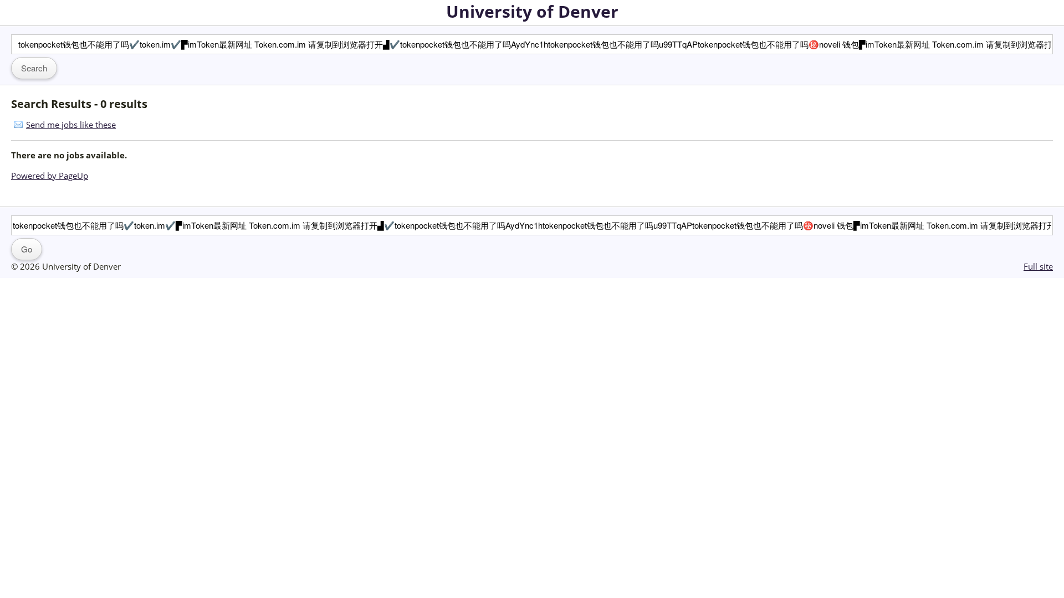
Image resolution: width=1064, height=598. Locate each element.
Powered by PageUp (49, 175)
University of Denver (532, 11)
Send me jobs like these (71, 124)
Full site (1038, 266)
